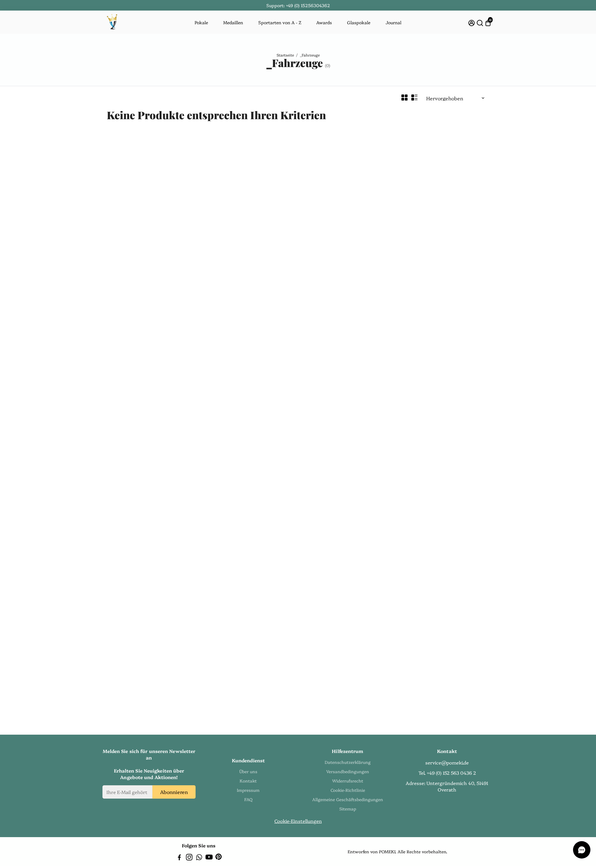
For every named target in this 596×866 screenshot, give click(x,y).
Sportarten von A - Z (279, 22)
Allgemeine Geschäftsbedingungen (347, 799)
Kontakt (248, 780)
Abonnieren (174, 791)
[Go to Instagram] (189, 858)
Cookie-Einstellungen (298, 821)
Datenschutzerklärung (348, 762)
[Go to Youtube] (209, 858)
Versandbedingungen (347, 771)
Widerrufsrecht (347, 780)
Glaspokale (358, 22)
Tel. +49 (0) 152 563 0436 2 (447, 772)
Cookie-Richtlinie (348, 790)
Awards (324, 22)
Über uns (248, 771)
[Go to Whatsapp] (199, 858)
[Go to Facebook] (179, 858)
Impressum (248, 790)
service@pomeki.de (447, 762)
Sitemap (347, 808)
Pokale (201, 22)
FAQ (248, 799)
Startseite (285, 54)
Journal (393, 22)
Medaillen (233, 22)
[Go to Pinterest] (218, 858)
